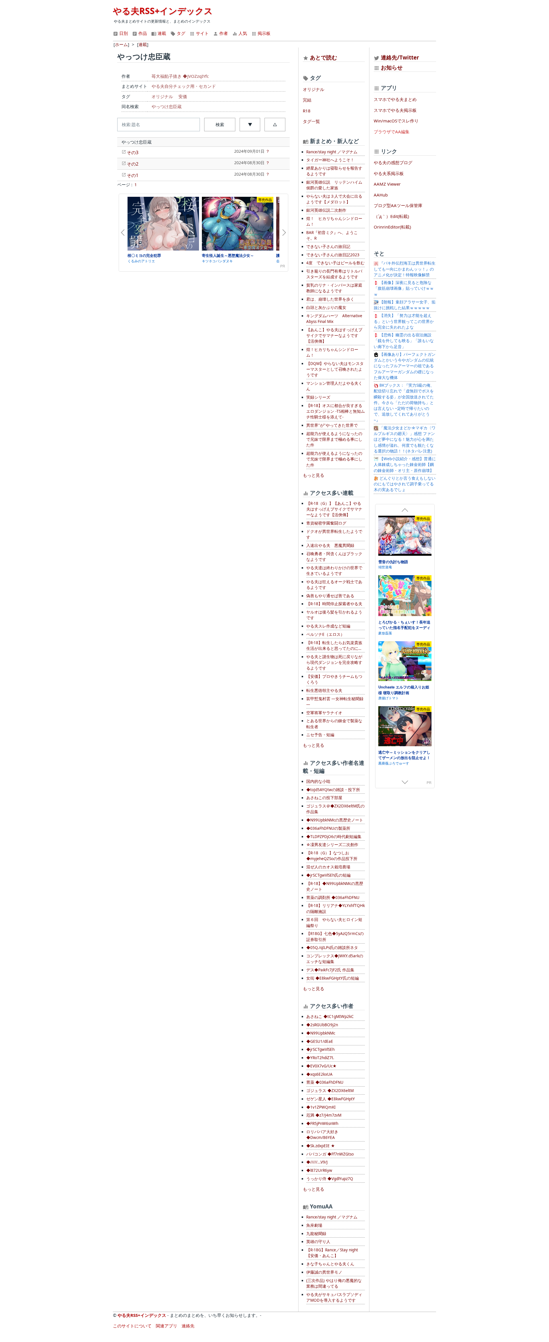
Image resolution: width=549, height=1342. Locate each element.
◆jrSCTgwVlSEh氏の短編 (328, 875)
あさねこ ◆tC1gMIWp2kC (330, 1016)
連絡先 (188, 1326)
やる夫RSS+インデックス (163, 11)
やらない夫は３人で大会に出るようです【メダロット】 (334, 199)
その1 (132, 175)
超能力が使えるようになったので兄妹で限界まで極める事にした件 (334, 439)
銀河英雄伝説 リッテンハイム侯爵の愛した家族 (334, 185)
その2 (132, 164)
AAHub (381, 195)
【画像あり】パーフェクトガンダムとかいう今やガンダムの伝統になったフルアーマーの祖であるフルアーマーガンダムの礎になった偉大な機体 (404, 366)
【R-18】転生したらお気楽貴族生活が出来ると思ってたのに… (334, 645)
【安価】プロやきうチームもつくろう (334, 679)
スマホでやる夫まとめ (395, 99)
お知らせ (392, 67)
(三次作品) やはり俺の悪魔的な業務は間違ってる (334, 1283)
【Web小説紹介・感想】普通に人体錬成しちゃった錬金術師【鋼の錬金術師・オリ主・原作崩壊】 (405, 464)
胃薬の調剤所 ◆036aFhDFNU (332, 897)
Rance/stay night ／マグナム (331, 151)
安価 (182, 96)
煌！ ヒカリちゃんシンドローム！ (334, 221)
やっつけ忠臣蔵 (167, 106)
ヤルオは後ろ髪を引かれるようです (334, 615)
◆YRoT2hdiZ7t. (320, 1057)
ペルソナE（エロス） (325, 634)
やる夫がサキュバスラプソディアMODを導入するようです (334, 1297)
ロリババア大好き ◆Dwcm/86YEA (322, 1134)
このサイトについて (132, 1326)
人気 (242, 33)
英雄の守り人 (318, 1241)
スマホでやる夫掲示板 (395, 110)
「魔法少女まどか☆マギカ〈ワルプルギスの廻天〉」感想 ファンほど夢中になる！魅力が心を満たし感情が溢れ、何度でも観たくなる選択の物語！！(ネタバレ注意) (404, 439)
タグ (180, 33)
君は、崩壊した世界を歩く (330, 299)
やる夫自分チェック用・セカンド (184, 86)
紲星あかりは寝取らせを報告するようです (334, 171)
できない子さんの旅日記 (328, 246)
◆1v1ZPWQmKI (321, 1107)
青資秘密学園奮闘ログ (326, 523)
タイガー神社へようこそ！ (330, 159)
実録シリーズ (318, 397)
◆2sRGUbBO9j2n (322, 1024)
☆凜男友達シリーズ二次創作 (332, 844)
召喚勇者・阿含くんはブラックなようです (334, 556)
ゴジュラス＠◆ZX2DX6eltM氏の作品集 (335, 808)
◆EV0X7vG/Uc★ (321, 1066)
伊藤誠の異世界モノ (324, 1272)
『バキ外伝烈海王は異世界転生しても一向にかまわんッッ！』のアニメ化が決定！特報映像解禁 (404, 269)
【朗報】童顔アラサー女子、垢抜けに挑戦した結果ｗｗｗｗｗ (404, 304)
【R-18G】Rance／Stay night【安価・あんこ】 (332, 1252)
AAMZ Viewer (387, 184)
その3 (132, 152)
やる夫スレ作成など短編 (328, 626)
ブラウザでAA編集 (391, 131)
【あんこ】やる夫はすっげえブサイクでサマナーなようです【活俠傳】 (334, 335)
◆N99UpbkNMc (320, 1033)
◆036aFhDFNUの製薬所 (328, 828)
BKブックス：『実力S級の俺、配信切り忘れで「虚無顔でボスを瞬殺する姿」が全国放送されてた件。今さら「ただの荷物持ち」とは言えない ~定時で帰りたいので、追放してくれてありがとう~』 (404, 403)
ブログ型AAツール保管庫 (398, 205)
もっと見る (313, 475)
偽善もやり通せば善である (330, 595)
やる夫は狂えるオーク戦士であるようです (334, 584)
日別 (123, 33)
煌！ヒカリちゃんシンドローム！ (332, 352)
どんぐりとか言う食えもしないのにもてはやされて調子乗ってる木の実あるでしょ (404, 484)
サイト (202, 33)
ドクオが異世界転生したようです (334, 534)
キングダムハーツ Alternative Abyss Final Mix (334, 318)
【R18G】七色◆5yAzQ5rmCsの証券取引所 (335, 936)
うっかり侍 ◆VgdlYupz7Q (329, 1178)
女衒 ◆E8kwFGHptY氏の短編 (332, 978)
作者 (223, 33)
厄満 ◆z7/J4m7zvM (323, 1115)
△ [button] (275, 124)
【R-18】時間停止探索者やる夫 (334, 603)
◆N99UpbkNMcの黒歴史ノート (334, 820)
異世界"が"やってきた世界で (332, 425)
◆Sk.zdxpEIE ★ (320, 1145)
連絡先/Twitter (399, 57)
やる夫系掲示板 (389, 173)
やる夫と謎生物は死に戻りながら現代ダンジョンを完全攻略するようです (334, 662)
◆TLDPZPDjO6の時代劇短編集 (333, 836)
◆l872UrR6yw (319, 1170)
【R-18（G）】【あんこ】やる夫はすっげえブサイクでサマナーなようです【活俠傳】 (334, 509)
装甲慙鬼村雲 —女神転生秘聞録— (334, 701)
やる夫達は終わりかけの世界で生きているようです (334, 570)
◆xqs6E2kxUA (319, 1074)
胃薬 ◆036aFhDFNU (324, 1082)
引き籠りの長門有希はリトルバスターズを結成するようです (334, 274)
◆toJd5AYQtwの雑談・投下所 (333, 789)
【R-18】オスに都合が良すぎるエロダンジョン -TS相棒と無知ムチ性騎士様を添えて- (335, 411)
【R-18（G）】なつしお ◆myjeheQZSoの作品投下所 (331, 855)
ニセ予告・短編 (320, 734)
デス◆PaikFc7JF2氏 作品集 (330, 969)
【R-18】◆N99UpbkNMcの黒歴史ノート (334, 886)
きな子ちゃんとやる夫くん (330, 1263)
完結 (307, 100)
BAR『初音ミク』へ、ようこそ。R (332, 235)
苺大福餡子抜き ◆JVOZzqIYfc (180, 76)
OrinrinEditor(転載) (392, 227)
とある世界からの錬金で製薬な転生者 (334, 723)
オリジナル (162, 96)
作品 (142, 33)
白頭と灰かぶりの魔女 (326, 307)
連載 (161, 33)
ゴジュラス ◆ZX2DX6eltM (330, 1090)
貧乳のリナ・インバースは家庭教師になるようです (334, 288)
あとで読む (323, 57)
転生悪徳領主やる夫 (324, 690)
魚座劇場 (314, 1225)
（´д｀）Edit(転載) (391, 216)
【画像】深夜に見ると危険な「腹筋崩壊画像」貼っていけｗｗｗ (404, 288)
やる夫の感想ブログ (393, 162)
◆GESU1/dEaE (319, 1041)
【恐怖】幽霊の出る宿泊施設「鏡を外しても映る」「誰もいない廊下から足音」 (404, 340)
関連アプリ (166, 1326)
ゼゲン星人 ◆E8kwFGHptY (330, 1098)
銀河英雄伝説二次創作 (326, 210)
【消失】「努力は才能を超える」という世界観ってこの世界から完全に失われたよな (404, 321)
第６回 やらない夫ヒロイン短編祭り (334, 922)
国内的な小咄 (318, 781)
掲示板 (263, 33)
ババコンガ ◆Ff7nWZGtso (330, 1154)
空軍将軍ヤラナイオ (324, 712)
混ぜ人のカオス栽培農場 (328, 866)
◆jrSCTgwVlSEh (320, 1049)
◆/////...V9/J (317, 1162)
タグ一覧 (311, 121)
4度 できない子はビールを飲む (335, 262)
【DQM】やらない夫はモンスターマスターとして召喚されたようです (335, 369)
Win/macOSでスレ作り (396, 121)
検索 (220, 124)
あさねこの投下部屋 (324, 797)
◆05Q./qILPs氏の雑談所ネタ (332, 947)
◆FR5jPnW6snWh (322, 1123)
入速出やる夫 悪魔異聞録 (330, 545)
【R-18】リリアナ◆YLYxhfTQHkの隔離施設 (335, 908)
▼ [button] (250, 124)
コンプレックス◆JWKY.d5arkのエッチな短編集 (334, 958)
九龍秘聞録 (316, 1233)
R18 (307, 111)
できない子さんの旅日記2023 (332, 254)
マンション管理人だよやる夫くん (334, 386)
